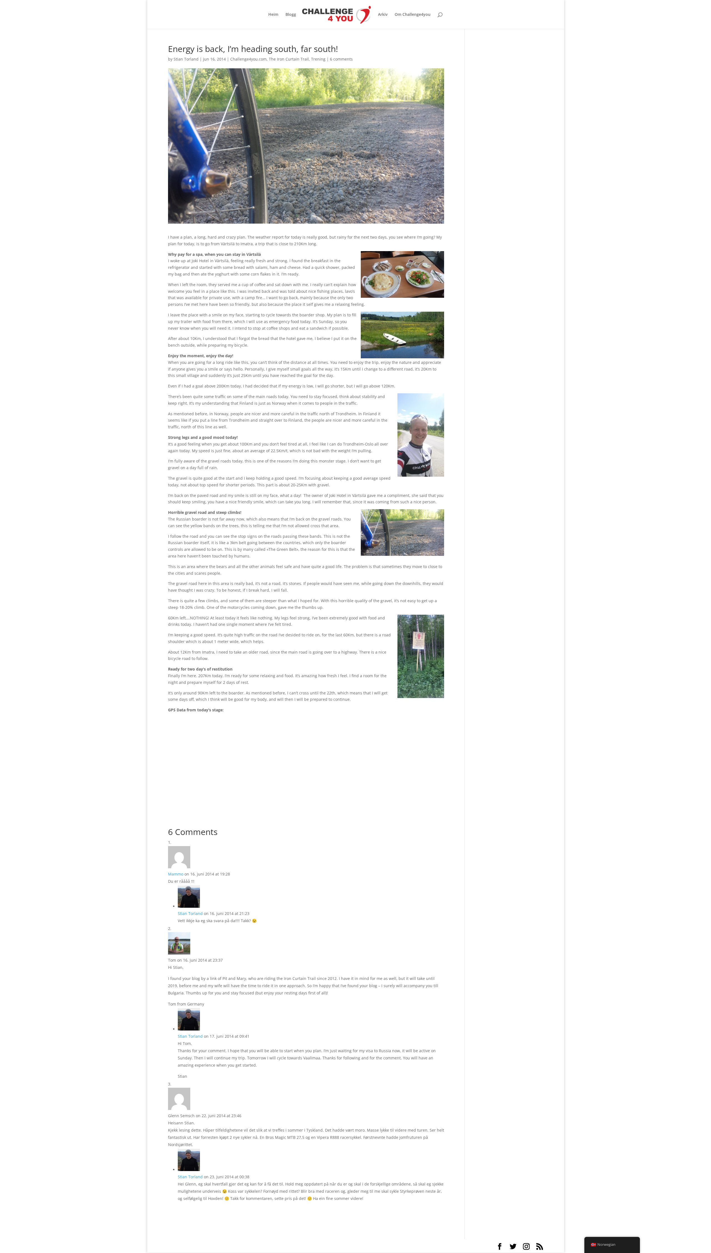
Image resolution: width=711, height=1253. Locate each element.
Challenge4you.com (248, 59)
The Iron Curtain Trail (289, 59)
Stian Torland (186, 59)
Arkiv (382, 14)
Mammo (175, 874)
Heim (273, 14)
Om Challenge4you (412, 14)
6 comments (341, 59)
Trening (318, 59)
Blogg (291, 14)
